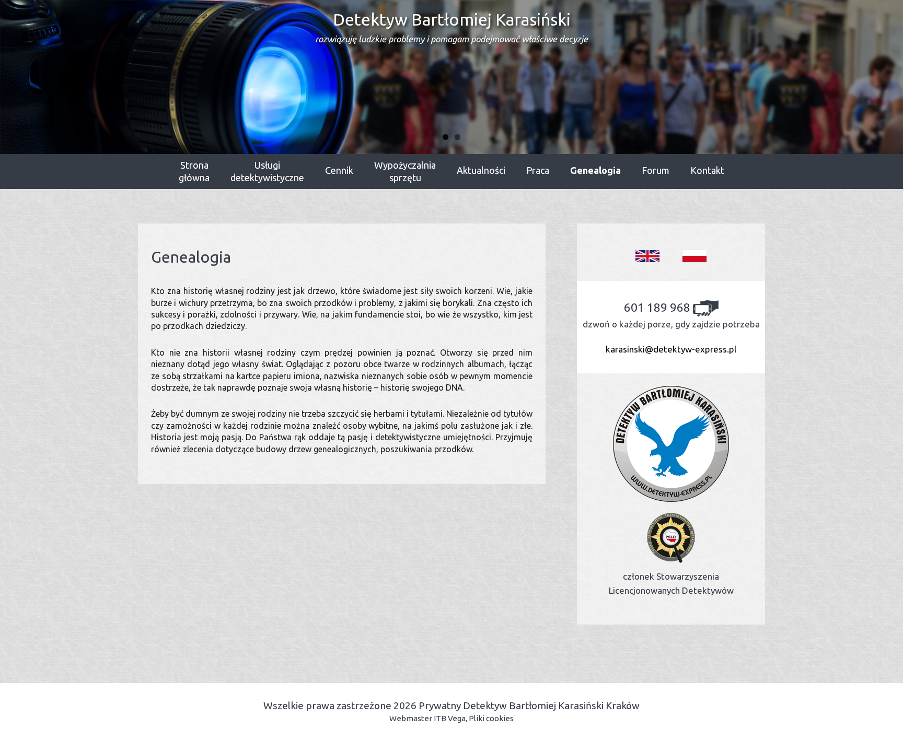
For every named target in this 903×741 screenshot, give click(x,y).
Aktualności (481, 170)
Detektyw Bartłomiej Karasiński (451, 27)
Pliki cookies (491, 718)
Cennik (339, 170)
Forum (655, 170)
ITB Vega (450, 718)
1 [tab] (445, 137)
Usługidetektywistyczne (267, 171)
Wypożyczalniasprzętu (405, 171)
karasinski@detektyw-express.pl (671, 349)
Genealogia (595, 170)
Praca (537, 170)
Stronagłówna (194, 171)
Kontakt (707, 170)
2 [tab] (457, 137)
